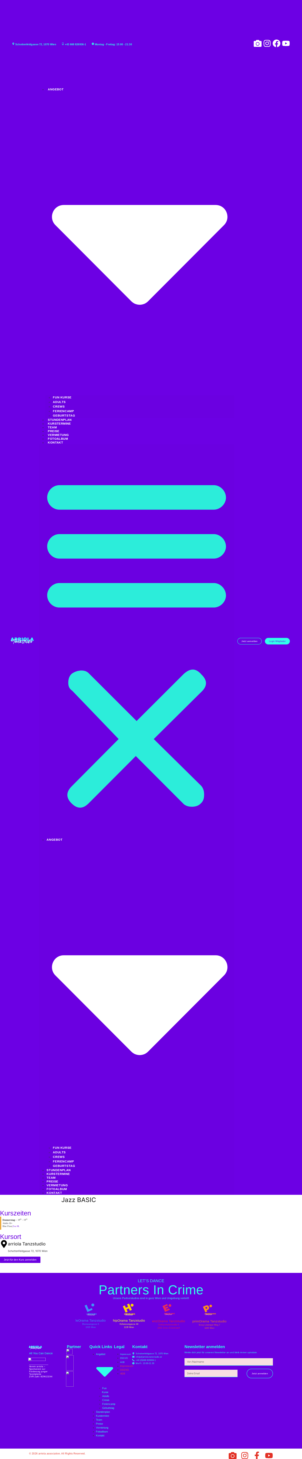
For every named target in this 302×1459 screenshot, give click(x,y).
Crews (59, 406)
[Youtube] (286, 43)
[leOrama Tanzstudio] (90, 1309)
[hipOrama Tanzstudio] (129, 1309)
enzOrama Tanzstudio (168, 1321)
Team (52, 427)
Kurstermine (59, 423)
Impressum (125, 1354)
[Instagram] (267, 43)
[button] (136, 641)
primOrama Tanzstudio (209, 1321)
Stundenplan (60, 419)
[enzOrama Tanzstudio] (168, 1309)
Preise (53, 431)
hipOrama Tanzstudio (129, 1320)
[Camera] (258, 43)
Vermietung (58, 435)
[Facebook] (276, 43)
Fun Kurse (62, 397)
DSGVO (124, 1358)
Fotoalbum (58, 438)
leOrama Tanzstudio (91, 1320)
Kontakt (55, 442)
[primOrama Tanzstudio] (209, 1310)
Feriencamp (63, 411)
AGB (122, 1362)
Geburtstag (64, 415)
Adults (59, 402)
